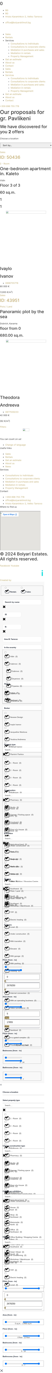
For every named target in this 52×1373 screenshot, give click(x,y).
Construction (9, 790)
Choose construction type (14, 1146)
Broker (7, 708)
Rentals (9, 37)
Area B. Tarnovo (11, 639)
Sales (8, 34)
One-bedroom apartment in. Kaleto (25, 171)
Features (8, 925)
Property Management (22, 56)
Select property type (11, 1100)
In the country (10, 647)
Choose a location (9, 138)
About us (9, 62)
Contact (9, 65)
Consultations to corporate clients (28, 46)
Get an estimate (13, 59)
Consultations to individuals (25, 43)
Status (7, 684)
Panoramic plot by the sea (22, 314)
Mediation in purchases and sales (27, 50)
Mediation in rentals (21, 53)
